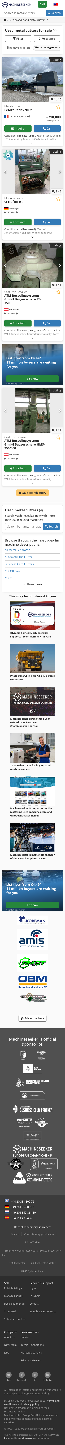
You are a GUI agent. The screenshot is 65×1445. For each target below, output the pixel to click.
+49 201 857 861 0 (22, 1207)
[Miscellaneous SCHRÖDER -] (32, 171)
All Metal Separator (17, 550)
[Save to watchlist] (58, 106)
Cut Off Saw (12, 571)
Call (48, 128)
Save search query (33, 493)
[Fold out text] (32, 143)
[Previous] (5, 80)
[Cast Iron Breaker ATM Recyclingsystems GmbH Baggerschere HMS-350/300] (32, 410)
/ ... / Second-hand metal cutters (26, 20)
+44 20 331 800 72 (22, 1201)
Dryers (15, 1234)
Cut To (9, 578)
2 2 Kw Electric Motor (43, 1263)
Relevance (48, 38)
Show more (34, 584)
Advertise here (34, 1018)
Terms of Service (23, 1437)
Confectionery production (39, 1234)
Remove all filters (19, 47)
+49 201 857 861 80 (23, 1212)
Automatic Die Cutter (18, 557)
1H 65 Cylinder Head (32, 1271)
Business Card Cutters (19, 564)
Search (56, 13)
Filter (19, 38)
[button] (61, 4)
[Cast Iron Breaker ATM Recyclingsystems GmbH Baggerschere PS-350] (32, 265)
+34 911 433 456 (21, 1218)
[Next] (59, 80)
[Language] (56, 4)
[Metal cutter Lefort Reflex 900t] (32, 80)
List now (32, 379)
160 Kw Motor (17, 1263)
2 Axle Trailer (32, 1242)
